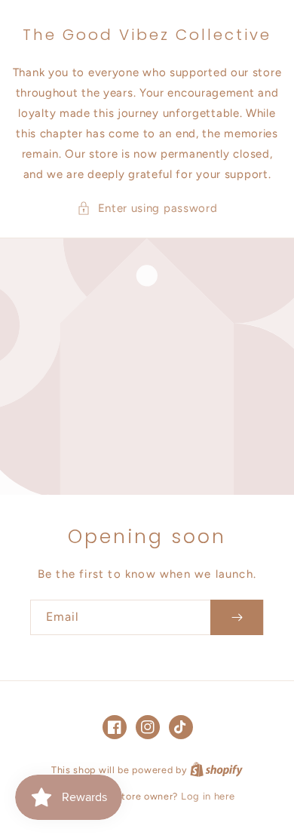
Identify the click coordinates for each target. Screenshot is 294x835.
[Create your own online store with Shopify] (216, 769)
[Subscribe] (236, 617)
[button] (147, 208)
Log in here (208, 796)
